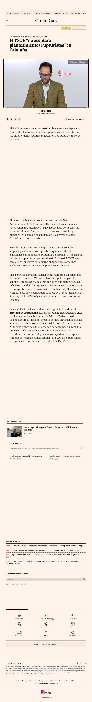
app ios (46, 635)
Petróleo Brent (40, 13)
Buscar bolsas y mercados (17, 573)
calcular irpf (19, 618)
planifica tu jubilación (19, 627)
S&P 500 (23, 13)
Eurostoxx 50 (58, 13)
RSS (39, 683)
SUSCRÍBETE (66, 28)
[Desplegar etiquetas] (81, 448)
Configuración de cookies (46, 681)
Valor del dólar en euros (78, 13)
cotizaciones (19, 635)
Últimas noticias (13, 542)
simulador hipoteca (46, 618)
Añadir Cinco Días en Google (76, 119)
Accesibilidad (71, 681)
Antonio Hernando (35, 448)
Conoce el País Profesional (46, 644)
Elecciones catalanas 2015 (18, 448)
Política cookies (33, 681)
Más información (15, 459)
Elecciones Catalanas (50, 448)
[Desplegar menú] (7, 20)
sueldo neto (73, 618)
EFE (25, 433)
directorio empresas (73, 627)
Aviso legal (25, 681)
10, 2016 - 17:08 (48, 113)
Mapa (35, 683)
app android (72, 635)
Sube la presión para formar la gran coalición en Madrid (50, 428)
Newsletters (44, 683)
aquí (56, 459)
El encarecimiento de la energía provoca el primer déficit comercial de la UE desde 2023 (45, 550)
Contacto (18, 681)
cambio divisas (46, 627)
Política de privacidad (60, 681)
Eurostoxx (15, 584)
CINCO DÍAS (46, 111)
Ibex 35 (9, 13)
